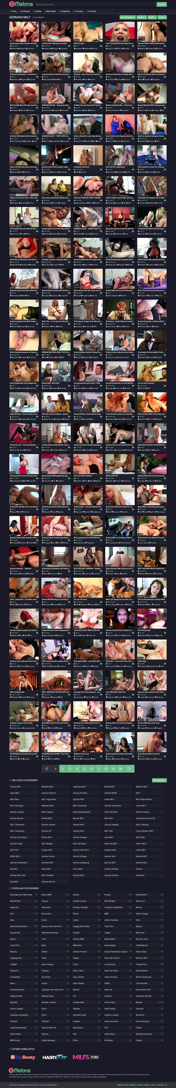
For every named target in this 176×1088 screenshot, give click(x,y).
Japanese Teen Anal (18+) (55, 990)
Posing (118, 895)
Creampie (63, 234)
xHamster (143, 139)
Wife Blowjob (118, 901)
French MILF (141, 843)
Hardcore (118, 234)
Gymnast (149, 1008)
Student (86, 933)
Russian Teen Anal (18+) (55, 926)
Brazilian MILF (47, 787)
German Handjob (111, 824)
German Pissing (142, 812)
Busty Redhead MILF (82, 812)
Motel (23, 983)
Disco (55, 1008)
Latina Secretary (118, 1021)
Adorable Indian (86, 1015)
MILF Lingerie (47, 812)
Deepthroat (32, 388)
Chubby (156, 110)
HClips (77, 77)
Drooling (55, 971)
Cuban (149, 1027)
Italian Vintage (149, 914)
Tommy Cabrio (123, 357)
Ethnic (86, 1040)
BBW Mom (86, 945)
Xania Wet (47, 110)
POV (23, 914)
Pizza (55, 1015)
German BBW (86, 939)
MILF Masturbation (144, 799)
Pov (31, 635)
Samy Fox (79, 141)
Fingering (151, 48)
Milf (55, 79)
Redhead (15, 697)
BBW (118, 914)
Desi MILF (14, 881)
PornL (77, 108)
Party (78, 759)
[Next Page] (129, 769)
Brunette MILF (47, 862)
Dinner (86, 914)
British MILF (15, 856)
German (95, 48)
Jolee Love (112, 357)
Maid (55, 945)
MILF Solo (108, 831)
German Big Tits (48, 881)
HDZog (141, 169)
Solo (162, 666)
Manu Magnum (81, 203)
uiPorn (78, 324)
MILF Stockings (16, 805)
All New (38, 11)
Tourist (55, 983)
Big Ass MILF (78, 818)
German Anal (109, 856)
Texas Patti (112, 666)
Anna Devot (112, 326)
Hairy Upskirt (86, 977)
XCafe (45, 77)
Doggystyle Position (86, 926)
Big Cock (32, 79)
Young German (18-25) (145, 818)
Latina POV (23, 945)
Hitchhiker (118, 1040)
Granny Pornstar (86, 952)
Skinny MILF (47, 837)
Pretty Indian (118, 1002)
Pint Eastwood (113, 543)
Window (55, 1034)
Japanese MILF (79, 787)
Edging (86, 958)
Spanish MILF (78, 799)
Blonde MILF (109, 787)
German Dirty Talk (17, 875)
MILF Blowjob (47, 843)
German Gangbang (81, 862)
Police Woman (149, 971)
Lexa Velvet (144, 543)
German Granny (48, 856)
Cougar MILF (47, 850)
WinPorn (46, 231)
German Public (16, 843)
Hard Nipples (118, 945)
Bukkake (127, 635)
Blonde (14, 48)
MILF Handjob (47, 875)
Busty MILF (46, 869)
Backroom (149, 1015)
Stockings (63, 172)
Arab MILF (140, 875)
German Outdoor (111, 875)
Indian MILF (109, 799)
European (156, 79)
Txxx (13, 77)
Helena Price (48, 419)
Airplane (86, 1008)
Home (14, 11)
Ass (60, 79)
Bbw (86, 110)
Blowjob (22, 48)
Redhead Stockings (55, 933)
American (15, 79)
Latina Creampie (118, 920)
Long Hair (64, 296)
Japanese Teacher (149, 996)
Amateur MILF (110, 850)
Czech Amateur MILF (145, 831)
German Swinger (80, 837)
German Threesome (112, 805)
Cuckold (86, 234)
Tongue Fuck (149, 964)
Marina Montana (114, 110)
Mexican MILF (142, 787)
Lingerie (61, 481)
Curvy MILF (78, 869)
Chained (118, 996)
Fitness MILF (47, 818)
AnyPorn (110, 231)
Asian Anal (55, 907)
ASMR (118, 983)
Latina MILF (141, 850)
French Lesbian (23, 1008)
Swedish (23, 1021)
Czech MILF (141, 805)
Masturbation (17, 481)
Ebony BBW (55, 895)
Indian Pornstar (118, 977)
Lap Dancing (118, 964)
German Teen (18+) (81, 850)
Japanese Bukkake (23, 1027)
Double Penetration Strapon (118, 952)
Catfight (23, 964)
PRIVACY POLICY (136, 1085)
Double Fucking (86, 901)
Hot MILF (14, 869)
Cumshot (30, 48)
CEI (86, 996)
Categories (65, 11)
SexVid (109, 355)
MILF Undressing (17, 831)
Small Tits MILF (110, 843)
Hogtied (86, 1021)
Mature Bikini (118, 939)
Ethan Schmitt (125, 543)
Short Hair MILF (111, 812)
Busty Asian (55, 914)
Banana (86, 990)
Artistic (55, 952)
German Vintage (80, 856)
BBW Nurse (23, 1040)
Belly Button (86, 1027)
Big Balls (23, 1002)
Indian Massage (55, 1040)
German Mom (141, 862)
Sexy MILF (108, 837)
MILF (138, 793)
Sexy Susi (47, 481)
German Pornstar (80, 793)
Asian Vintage (55, 964)
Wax (86, 1034)
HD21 (77, 46)
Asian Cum (149, 901)
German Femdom (49, 793)
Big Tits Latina (149, 939)
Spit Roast (55, 977)
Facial (78, 296)
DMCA (147, 1085)
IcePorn (14, 46)
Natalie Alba (80, 543)
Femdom (126, 141)
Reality (87, 141)
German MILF (78, 824)
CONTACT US (162, 1085)
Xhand (109, 108)
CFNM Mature (149, 945)
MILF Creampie (142, 824)
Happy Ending (23, 996)
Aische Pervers (17, 450)
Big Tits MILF (109, 862)
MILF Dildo (140, 837)
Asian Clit (118, 990)
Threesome (86, 759)
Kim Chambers (17, 141)
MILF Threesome (17, 824)
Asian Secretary (149, 1021)
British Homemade (149, 977)
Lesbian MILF (78, 831)
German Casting (17, 812)
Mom (149, 110)
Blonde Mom (23, 901)
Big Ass (23, 79)
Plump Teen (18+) (149, 990)
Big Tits (23, 110)
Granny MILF (15, 787)
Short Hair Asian (118, 971)
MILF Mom (14, 799)
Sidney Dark (112, 265)
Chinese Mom (86, 1002)
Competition (23, 977)
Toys (126, 234)
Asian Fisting (23, 1034)
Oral (77, 635)
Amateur (47, 48)
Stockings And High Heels (23, 895)
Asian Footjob (86, 983)
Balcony (23, 952)
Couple (110, 234)
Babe (150, 450)
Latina (86, 920)
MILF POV (14, 850)
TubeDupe (79, 169)
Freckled (55, 1021)
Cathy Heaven (17, 728)
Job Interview (149, 983)
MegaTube (111, 602)
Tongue (55, 901)
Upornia (14, 139)
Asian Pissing (118, 1008)
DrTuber (142, 77)
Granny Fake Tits (55, 1027)
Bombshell (47, 79)
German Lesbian (48, 824)
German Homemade (18, 862)
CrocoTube (15, 695)
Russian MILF (141, 856)
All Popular (25, 11)
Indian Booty (118, 1034)
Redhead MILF (48, 805)
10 (120, 768)
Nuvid (141, 231)
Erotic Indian (86, 971)
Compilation (55, 141)
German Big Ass (16, 818)
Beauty (149, 926)
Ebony (23, 939)
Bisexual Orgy (55, 996)
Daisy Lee (111, 48)
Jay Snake (79, 697)
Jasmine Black (29, 728)
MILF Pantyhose (80, 805)
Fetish (30, 543)
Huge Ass (23, 907)
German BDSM (110, 793)
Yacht (55, 958)
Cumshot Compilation (118, 907)
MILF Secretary (79, 843)
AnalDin (78, 416)
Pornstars (79, 11)
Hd (124, 203)
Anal (85, 79)
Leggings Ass (23, 958)
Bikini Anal (149, 933)
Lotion (86, 964)
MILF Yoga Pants (49, 799)
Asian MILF (14, 793)
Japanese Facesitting (23, 1015)
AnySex (14, 231)
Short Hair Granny (118, 958)
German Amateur (111, 869)
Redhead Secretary (149, 1034)
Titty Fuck (118, 926)
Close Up (158, 234)
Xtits (109, 46)
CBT (118, 1027)
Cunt (55, 939)
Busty (14, 512)
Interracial (15, 234)
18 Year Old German (18, 837)
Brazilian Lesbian (55, 1002)
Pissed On (23, 971)
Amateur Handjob (86, 907)
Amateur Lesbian (118, 1015)
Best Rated (51, 11)
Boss (23, 920)
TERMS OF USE (122, 1085)
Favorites (92, 11)
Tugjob (118, 933)
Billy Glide (15, 265)
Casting (63, 203)
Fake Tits (92, 635)
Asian (119, 48)
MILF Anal (108, 818)
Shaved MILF (78, 875)
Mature (142, 110)
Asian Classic (149, 952)
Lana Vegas (112, 605)
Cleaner (149, 1040)
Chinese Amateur (23, 990)
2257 (153, 1085)
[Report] (37, 46)
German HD (46, 831)
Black (28, 234)
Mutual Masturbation (23, 926)
